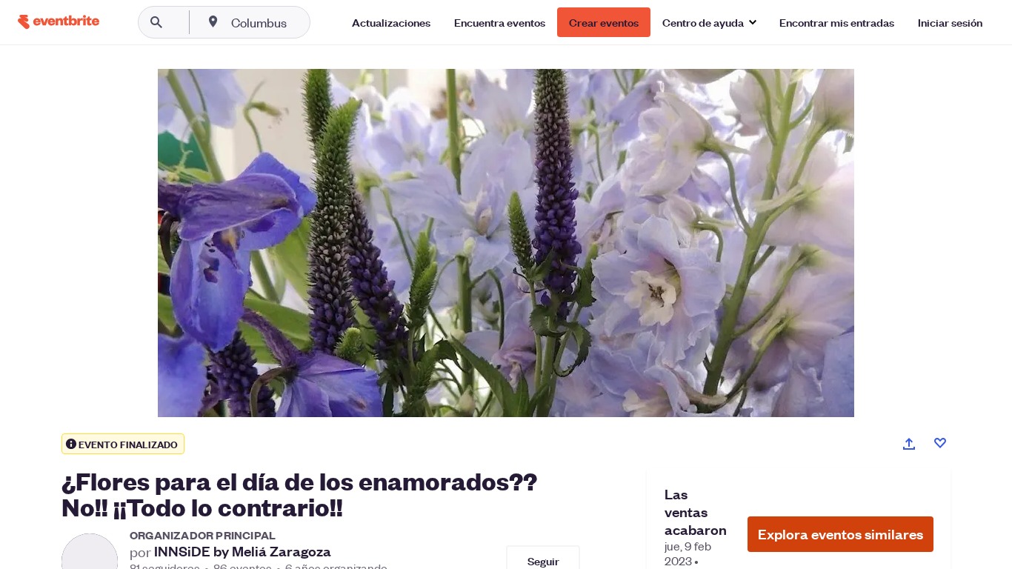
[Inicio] (58, 22)
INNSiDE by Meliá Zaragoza (242, 551)
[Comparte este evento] (909, 444)
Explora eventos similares (840, 534)
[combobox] (306, 22)
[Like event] (940, 443)
